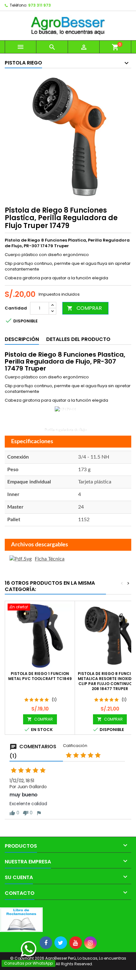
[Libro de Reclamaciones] (21, 920)
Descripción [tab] (22, 339)
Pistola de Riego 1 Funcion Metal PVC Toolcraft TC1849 (40, 676)
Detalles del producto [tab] (78, 339)
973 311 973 (39, 5)
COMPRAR (84, 308)
